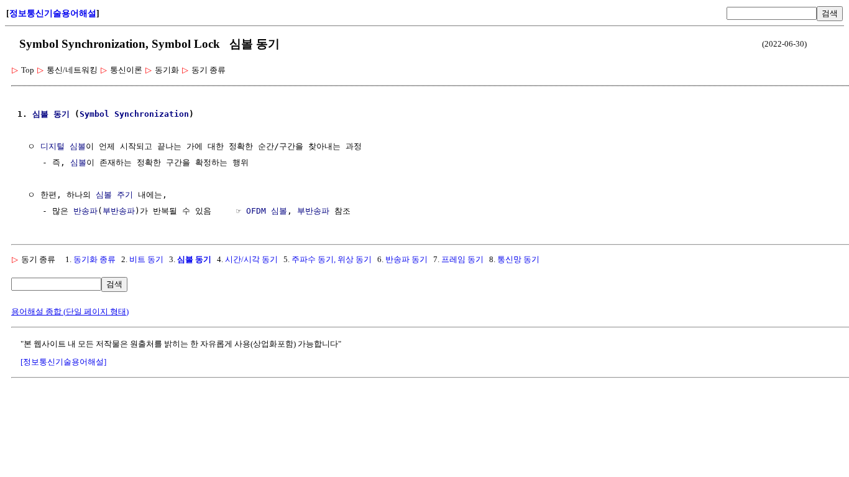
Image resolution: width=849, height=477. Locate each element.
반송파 (85, 211)
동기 (61, 114)
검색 (830, 13)
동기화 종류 (94, 259)
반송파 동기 (406, 259)
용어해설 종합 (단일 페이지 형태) (70, 311)
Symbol (94, 114)
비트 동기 (146, 259)
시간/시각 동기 (251, 259)
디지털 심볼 (63, 146)
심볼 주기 (114, 194)
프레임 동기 (462, 259)
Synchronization (151, 114)
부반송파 (119, 211)
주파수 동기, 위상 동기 (331, 259)
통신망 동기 (518, 259)
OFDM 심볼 (266, 211)
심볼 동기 (194, 259)
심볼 (40, 114)
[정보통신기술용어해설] (63, 361)
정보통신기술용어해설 (52, 13)
